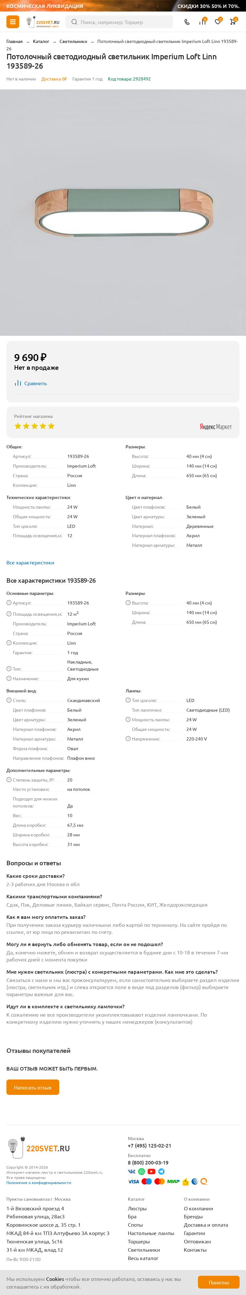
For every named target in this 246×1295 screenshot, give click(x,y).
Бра (132, 1216)
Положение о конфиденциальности (38, 1182)
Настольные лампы (151, 1233)
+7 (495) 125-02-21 (149, 1145)
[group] (123, 212)
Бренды (193, 1216)
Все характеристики (30, 562)
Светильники (144, 1249)
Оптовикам (197, 1241)
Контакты (195, 1249)
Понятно (219, 1282)
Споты (135, 1224)
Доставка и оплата (206, 1224)
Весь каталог (143, 1258)
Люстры (137, 1208)
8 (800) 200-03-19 (148, 1162)
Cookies (55, 1278)
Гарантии (194, 1233)
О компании (198, 1208)
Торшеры (139, 1241)
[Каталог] (12, 21)
